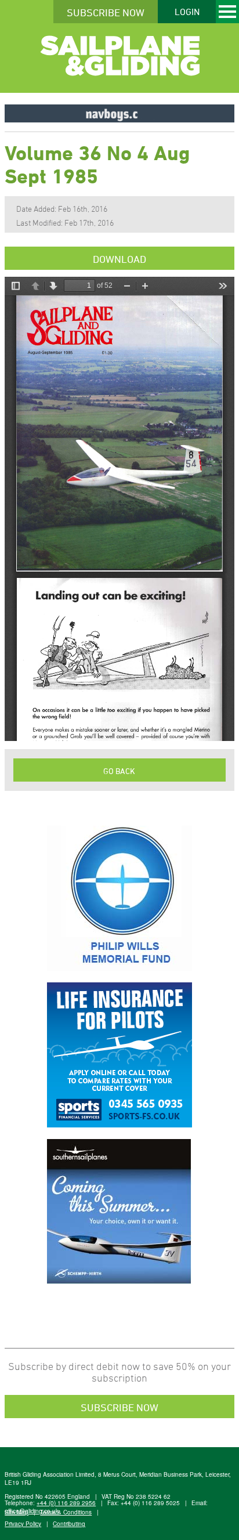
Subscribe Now (105, 12)
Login (187, 11)
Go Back (119, 771)
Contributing (69, 1524)
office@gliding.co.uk (32, 1511)
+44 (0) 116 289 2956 (66, 1503)
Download (119, 259)
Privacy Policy (23, 1524)
